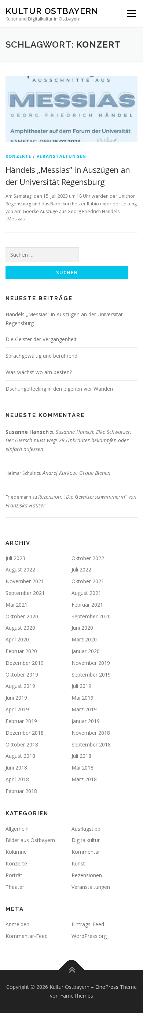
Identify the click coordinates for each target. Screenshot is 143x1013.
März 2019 (84, 709)
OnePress (106, 986)
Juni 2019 (16, 697)
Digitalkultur (86, 840)
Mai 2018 (83, 767)
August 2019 (20, 685)
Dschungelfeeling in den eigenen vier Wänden (59, 388)
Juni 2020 (82, 627)
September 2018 (91, 744)
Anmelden (17, 924)
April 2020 (17, 639)
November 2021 (25, 581)
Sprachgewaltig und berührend (41, 355)
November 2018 (91, 732)
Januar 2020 (86, 651)
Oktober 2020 (22, 616)
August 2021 (86, 592)
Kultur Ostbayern (52, 11)
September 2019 (91, 674)
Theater (15, 886)
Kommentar (86, 851)
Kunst (78, 863)
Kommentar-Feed (27, 935)
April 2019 (17, 709)
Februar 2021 (87, 604)
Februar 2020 (21, 651)
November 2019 (91, 662)
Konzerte (19, 156)
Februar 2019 (21, 721)
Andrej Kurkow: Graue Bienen (76, 472)
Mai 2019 (83, 697)
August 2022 (20, 569)
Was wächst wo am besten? (39, 372)
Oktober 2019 (22, 674)
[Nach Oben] (72, 970)
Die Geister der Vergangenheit (41, 339)
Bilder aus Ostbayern (30, 840)
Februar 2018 (21, 790)
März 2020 (84, 639)
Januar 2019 (86, 721)
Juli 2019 (81, 685)
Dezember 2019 (25, 662)
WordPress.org (89, 935)
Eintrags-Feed (88, 924)
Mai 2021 (16, 604)
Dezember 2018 (25, 732)
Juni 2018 (16, 767)
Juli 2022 (81, 569)
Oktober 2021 (88, 581)
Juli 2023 (15, 558)
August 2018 (20, 755)
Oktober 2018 (22, 744)
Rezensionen (87, 875)
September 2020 (91, 616)
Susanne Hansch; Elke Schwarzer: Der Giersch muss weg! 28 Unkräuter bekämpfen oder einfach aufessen (69, 440)
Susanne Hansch (27, 431)
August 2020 (20, 627)
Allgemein (17, 828)
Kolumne (16, 851)
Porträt (14, 875)
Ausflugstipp (86, 828)
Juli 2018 (81, 755)
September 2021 (25, 592)
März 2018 (84, 779)
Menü (131, 14)
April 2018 (17, 779)
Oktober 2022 (88, 558)
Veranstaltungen (61, 156)
